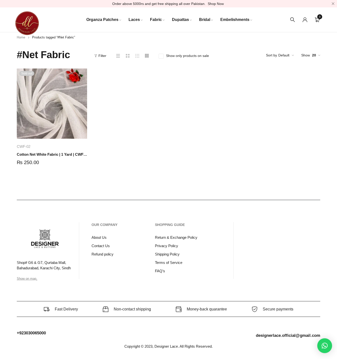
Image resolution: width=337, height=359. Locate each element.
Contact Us (101, 246)
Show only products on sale (187, 56)
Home (21, 37)
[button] (324, 345)
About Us (99, 237)
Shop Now (216, 4)
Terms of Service (168, 262)
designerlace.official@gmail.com (288, 335)
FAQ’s (160, 271)
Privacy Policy (166, 246)
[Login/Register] (305, 19)
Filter (102, 56)
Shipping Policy (167, 254)
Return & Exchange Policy (176, 237)
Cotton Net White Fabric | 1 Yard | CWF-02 (52, 154)
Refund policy (102, 254)
